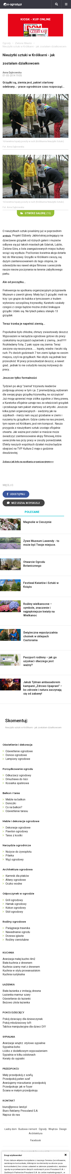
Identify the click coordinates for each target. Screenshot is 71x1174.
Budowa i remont (27, 1129)
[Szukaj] (56, 4)
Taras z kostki (14, 835)
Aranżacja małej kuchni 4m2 (19, 959)
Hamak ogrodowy (16, 904)
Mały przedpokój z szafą (18, 1075)
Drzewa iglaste (15, 935)
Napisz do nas (11, 1114)
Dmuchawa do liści (17, 779)
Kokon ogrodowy (16, 907)
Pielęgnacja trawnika (18, 928)
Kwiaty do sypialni (13, 1058)
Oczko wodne (14, 883)
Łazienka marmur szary (17, 994)
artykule (7, 235)
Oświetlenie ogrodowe (19, 751)
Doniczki (11, 803)
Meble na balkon (15, 799)
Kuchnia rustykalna (14, 974)
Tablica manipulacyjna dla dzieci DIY (24, 1026)
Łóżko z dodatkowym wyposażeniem (25, 1051)
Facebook (35, 1140)
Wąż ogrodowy (15, 859)
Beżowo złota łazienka (16, 1002)
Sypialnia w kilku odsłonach (19, 1054)
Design (63, 1129)
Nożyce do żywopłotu (19, 851)
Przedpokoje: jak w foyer (17, 1086)
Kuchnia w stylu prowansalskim (21, 970)
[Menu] (66, 4)
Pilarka (10, 855)
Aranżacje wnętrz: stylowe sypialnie (24, 1043)
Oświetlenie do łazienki (17, 998)
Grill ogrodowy (14, 900)
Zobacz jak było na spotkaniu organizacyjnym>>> (28, 461)
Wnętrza (53, 1129)
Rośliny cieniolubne (17, 939)
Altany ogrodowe (16, 879)
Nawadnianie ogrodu (18, 932)
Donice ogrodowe (16, 755)
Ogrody (7, 43)
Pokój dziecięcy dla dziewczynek (23, 1019)
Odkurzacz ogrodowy (18, 775)
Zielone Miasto (23, 43)
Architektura (35, 1133)
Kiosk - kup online (35, 19)
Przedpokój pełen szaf (16, 1078)
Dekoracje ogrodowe (18, 827)
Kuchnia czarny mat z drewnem (21, 966)
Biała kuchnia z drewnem (17, 962)
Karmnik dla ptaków (17, 875)
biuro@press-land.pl (15, 1107)
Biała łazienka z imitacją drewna (22, 991)
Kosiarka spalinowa (17, 783)
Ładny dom (10, 1129)
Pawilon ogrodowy (17, 831)
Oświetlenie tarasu (17, 811)
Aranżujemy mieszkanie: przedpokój (24, 1082)
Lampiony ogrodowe (18, 759)
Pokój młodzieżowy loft (17, 1022)
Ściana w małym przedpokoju (20, 1090)
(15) (38, 213)
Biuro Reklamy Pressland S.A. (20, 1110)
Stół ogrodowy (14, 911)
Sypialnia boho (11, 1047)
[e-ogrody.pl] (12, 4)
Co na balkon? (14, 807)
